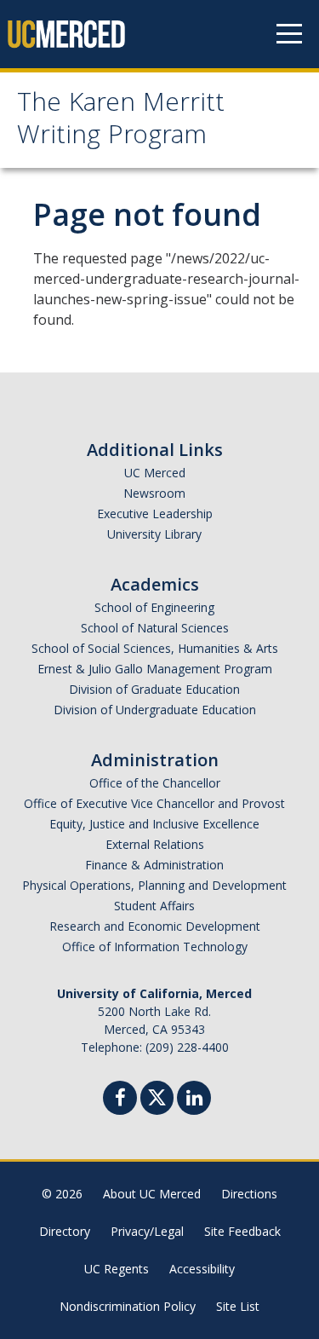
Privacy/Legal (147, 1231)
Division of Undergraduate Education (155, 709)
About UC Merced (152, 1194)
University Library (154, 534)
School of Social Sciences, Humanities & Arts (154, 648)
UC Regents (116, 1269)
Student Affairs (154, 905)
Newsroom (154, 493)
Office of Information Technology (155, 946)
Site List (237, 1306)
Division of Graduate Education (154, 689)
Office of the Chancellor (154, 783)
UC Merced (154, 473)
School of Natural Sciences (155, 628)
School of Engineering (154, 607)
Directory (64, 1231)
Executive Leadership (155, 513)
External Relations (154, 844)
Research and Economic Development (154, 926)
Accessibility (202, 1269)
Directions (249, 1194)
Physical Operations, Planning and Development (154, 885)
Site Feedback (242, 1231)
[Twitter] (157, 1095)
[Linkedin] (194, 1100)
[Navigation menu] (289, 34)
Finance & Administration (154, 865)
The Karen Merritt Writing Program (121, 121)
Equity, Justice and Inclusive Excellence (154, 824)
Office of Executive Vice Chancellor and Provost (154, 803)
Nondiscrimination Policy (128, 1306)
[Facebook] (120, 1100)
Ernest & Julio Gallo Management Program (154, 669)
